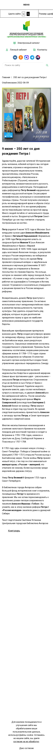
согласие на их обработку (26, 741)
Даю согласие (26, 748)
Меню (26, 5)
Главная (6, 77)
